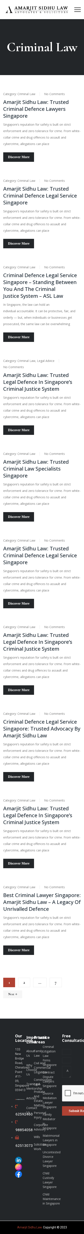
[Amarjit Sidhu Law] (37, 9)
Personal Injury (40, 1115)
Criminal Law (26, 94)
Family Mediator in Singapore (50, 1121)
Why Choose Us (31, 1069)
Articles (31, 1098)
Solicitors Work (40, 1146)
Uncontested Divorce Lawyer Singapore (52, 1159)
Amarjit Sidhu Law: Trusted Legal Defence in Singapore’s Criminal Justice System (37, 381)
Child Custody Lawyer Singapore (50, 1180)
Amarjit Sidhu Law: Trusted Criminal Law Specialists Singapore (36, 468)
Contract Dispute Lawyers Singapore (50, 1079)
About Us (30, 1053)
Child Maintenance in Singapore (52, 1198)
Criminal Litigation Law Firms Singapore (50, 1056)
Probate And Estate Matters (39, 1098)
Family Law (38, 1053)
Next (11, 994)
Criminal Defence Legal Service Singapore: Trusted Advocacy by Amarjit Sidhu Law (41, 728)
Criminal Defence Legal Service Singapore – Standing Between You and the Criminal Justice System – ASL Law (40, 285)
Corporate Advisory (41, 1127)
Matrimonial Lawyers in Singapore (51, 1140)
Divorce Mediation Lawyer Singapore (50, 1100)
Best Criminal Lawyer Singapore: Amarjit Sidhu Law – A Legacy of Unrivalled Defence (42, 901)
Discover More (19, 157)
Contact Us (31, 1110)
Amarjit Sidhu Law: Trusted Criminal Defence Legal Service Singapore (40, 195)
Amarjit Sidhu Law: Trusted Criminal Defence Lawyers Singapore (36, 108)
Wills (37, 1137)
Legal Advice (45, 361)
